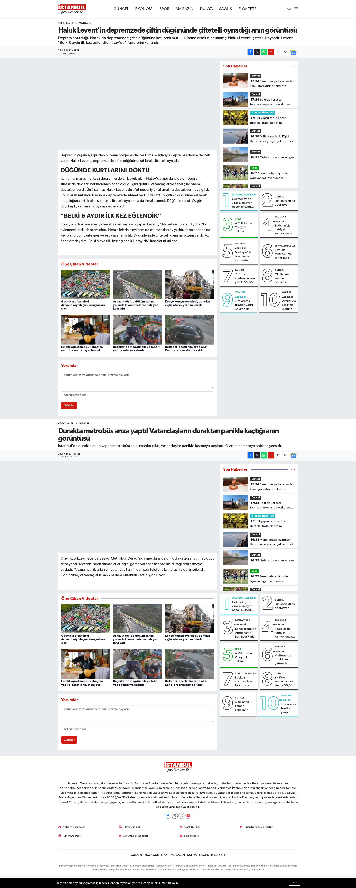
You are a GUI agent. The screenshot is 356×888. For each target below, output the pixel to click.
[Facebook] (168, 816)
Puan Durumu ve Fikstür (259, 827)
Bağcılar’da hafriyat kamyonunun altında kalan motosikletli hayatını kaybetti (283, 230)
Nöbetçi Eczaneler (74, 827)
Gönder (69, 405)
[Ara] (289, 9)
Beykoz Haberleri (285, 246)
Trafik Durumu (192, 827)
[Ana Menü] (296, 9)
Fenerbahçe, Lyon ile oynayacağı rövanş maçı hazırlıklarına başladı (269, 176)
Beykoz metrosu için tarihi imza (283, 254)
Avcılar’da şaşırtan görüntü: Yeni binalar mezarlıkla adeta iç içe (289, 305)
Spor (254, 168)
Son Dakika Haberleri (135, 835)
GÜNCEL (121, 9)
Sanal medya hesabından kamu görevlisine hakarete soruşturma (272, 84)
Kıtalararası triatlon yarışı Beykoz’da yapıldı (244, 305)
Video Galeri (66, 23)
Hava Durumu (132, 827)
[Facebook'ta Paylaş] (250, 52)
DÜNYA (206, 9)
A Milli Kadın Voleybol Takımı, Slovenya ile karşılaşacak (243, 227)
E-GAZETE (247, 9)
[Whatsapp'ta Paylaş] (264, 52)
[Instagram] (181, 816)
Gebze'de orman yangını (272, 157)
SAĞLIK (225, 9)
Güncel (255, 76)
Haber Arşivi (191, 835)
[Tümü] (293, 66)
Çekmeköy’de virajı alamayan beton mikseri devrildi (242, 203)
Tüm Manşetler (71, 835)
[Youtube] (188, 816)
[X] (175, 816)
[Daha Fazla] (271, 52)
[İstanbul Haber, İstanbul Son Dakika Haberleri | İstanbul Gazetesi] (72, 9)
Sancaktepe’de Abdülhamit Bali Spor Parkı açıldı (245, 633)
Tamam (294, 883)
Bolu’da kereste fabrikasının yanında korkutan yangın (270, 102)
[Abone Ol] (293, 52)
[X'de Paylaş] (257, 52)
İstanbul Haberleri (262, 113)
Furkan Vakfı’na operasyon (285, 202)
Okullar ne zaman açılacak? (282, 278)
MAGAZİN (185, 9)
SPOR (164, 9)
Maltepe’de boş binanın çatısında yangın (243, 256)
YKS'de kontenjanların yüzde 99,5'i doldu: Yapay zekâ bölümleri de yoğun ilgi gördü (245, 278)
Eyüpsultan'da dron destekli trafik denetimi (268, 120)
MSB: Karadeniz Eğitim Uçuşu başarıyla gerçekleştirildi (271, 139)
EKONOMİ (144, 9)
